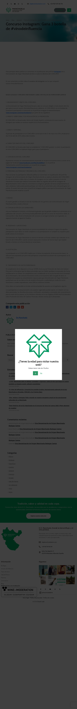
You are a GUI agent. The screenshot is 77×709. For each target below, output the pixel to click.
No (41, 373)
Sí (35, 373)
